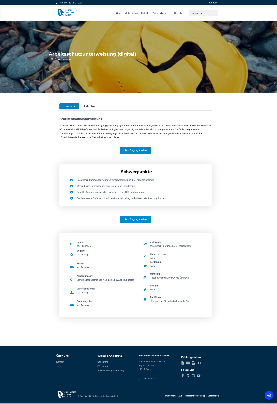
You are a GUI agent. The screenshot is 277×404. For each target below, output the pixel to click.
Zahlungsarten (191, 357)
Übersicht (69, 106)
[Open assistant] (269, 395)
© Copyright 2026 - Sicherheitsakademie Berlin (98, 396)
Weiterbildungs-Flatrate (137, 13)
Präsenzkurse (160, 13)
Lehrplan (89, 106)
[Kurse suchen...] (214, 13)
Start (118, 13)
